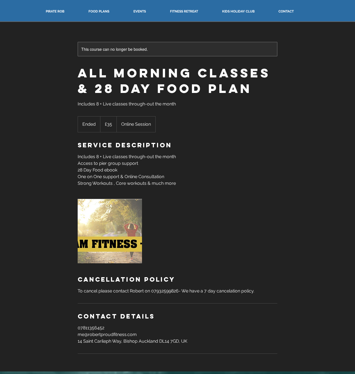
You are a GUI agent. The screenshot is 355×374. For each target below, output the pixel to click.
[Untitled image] (110, 231)
